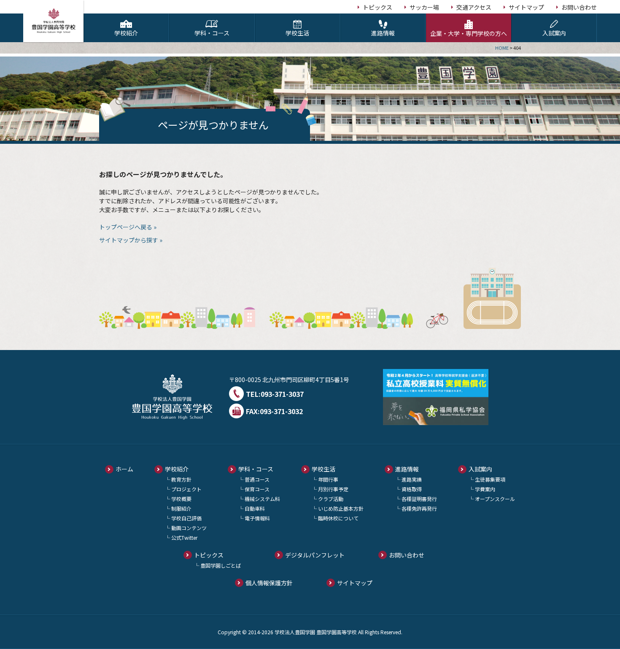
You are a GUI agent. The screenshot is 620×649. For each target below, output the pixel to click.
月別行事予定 (333, 489)
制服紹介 (181, 508)
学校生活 (297, 33)
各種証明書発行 (419, 498)
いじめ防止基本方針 (341, 508)
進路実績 (412, 479)
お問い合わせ (579, 7)
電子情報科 (257, 518)
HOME (502, 47)
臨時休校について (338, 518)
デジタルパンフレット (315, 555)
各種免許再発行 (419, 508)
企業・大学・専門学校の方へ (468, 33)
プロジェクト (186, 489)
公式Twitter (184, 537)
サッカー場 (424, 7)
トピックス (377, 7)
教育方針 (181, 479)
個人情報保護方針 (269, 583)
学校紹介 (126, 33)
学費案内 (485, 489)
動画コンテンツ (189, 527)
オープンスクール (495, 498)
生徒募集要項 (490, 479)
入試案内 (554, 33)
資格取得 (412, 489)
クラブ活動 (330, 498)
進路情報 (383, 33)
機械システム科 (262, 498)
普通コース (257, 479)
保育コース (257, 489)
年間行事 (328, 479)
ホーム (124, 469)
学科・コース (211, 33)
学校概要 (181, 498)
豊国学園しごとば (220, 565)
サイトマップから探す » (130, 240)
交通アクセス (473, 7)
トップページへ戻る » (127, 227)
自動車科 (255, 508)
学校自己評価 (186, 518)
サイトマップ (526, 7)
